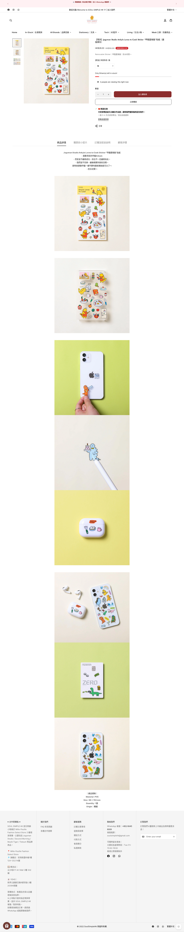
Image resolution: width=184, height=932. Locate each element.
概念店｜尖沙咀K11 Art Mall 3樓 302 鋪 (19, 870)
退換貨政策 (78, 831)
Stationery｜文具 (86, 32)
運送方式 (77, 835)
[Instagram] (14, 10)
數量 (97, 89)
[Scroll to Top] (179, 918)
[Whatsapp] (19, 10)
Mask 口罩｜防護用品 (161, 32)
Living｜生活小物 (134, 32)
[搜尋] (11, 20)
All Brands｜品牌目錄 (59, 32)
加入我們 (111, 10)
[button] (171, 20)
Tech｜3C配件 (110, 32)
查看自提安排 (103, 119)
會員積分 (77, 844)
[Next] (176, 3)
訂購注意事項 (79, 827)
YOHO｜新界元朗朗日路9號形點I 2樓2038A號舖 (19, 882)
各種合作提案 (46, 831)
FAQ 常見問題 (46, 827)
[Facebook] (9, 10)
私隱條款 (77, 848)
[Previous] (8, 3)
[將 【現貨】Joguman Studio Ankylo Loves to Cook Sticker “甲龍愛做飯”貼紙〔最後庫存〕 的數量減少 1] (98, 94)
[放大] (83, 44)
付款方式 (77, 839)
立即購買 (133, 102)
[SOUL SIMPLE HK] (92, 20)
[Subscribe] (173, 836)
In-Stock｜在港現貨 (33, 32)
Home (14, 32)
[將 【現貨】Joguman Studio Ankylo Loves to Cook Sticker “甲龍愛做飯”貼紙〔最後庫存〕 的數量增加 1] (108, 94)
